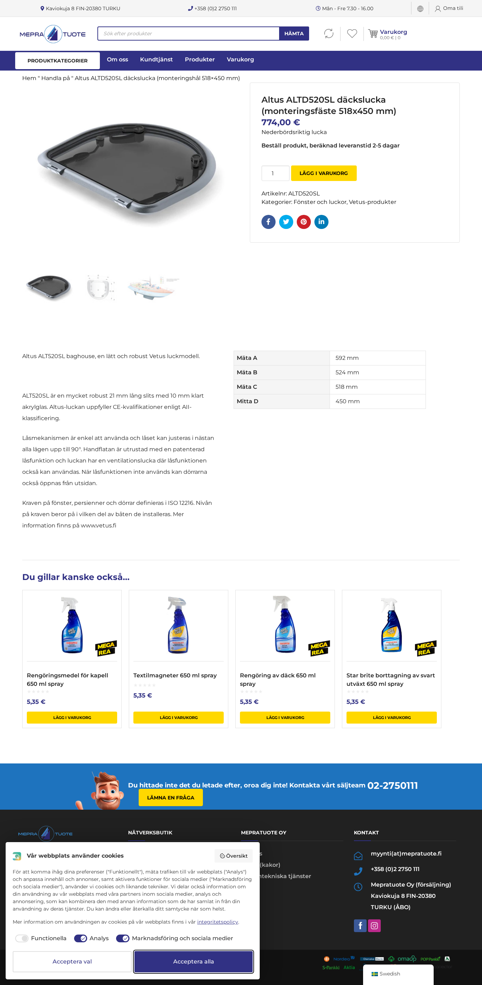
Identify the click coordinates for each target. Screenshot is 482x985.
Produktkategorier (58, 61)
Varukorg (393, 32)
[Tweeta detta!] (286, 222)
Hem (29, 78)
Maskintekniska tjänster (276, 876)
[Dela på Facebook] (268, 222)
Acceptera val (72, 961)
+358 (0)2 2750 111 (215, 8)
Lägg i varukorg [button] (72, 717)
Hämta (294, 33)
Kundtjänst (156, 59)
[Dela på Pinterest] (304, 222)
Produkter (200, 59)
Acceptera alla (193, 961)
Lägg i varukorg (324, 173)
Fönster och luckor (320, 202)
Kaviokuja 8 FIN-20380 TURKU (82, 8)
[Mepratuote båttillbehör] (52, 34)
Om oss (117, 59)
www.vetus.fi (98, 525)
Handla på (55, 78)
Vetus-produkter (372, 202)
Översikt (237, 856)
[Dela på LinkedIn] (321, 222)
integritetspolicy (217, 922)
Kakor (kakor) (261, 865)
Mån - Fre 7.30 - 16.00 (347, 8)
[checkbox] (40, 938)
